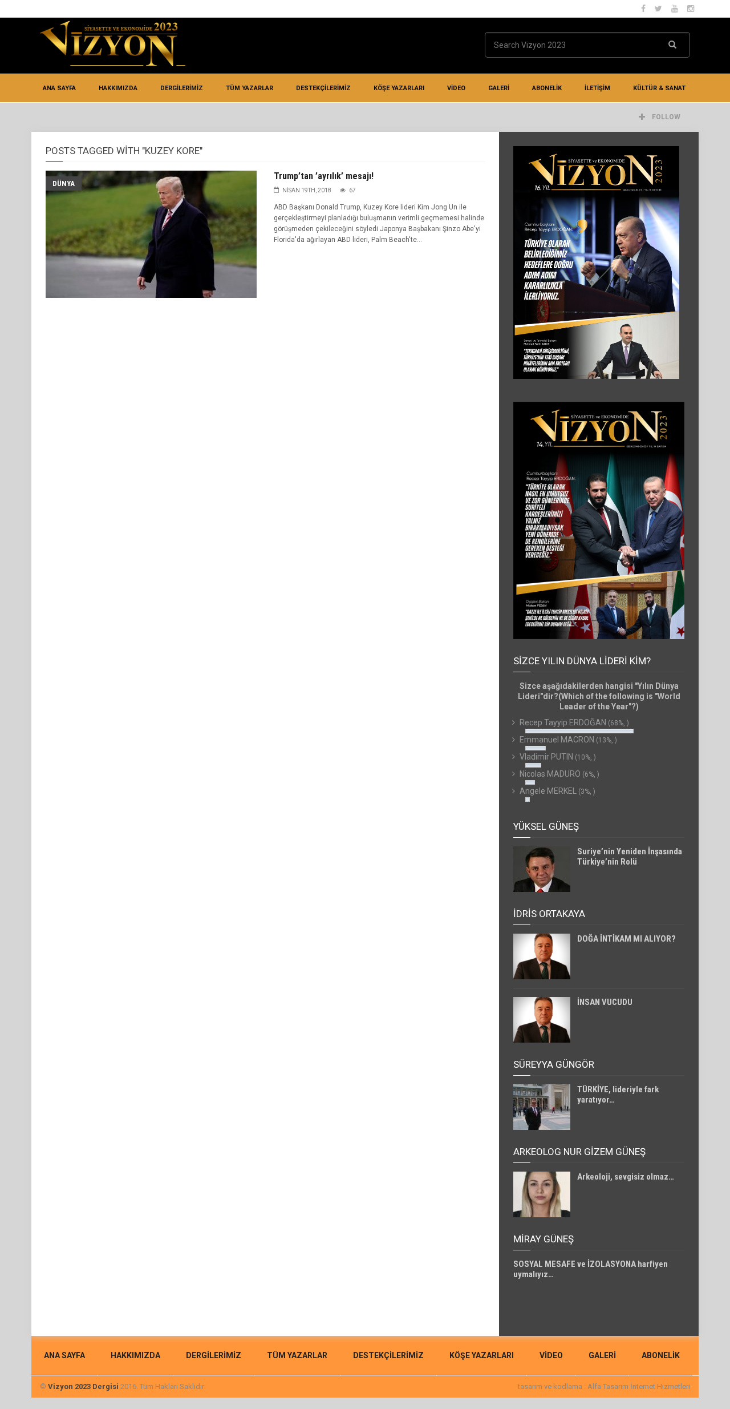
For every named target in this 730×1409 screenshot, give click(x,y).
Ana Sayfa (59, 88)
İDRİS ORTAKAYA (549, 913)
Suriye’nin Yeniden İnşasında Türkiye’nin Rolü (629, 856)
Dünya (63, 183)
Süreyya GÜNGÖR (553, 1064)
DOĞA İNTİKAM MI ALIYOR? (626, 939)
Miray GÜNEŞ (543, 1239)
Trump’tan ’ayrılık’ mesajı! (324, 176)
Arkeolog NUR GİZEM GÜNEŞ (579, 1151)
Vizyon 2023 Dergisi (83, 1386)
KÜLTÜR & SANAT (659, 88)
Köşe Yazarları (399, 88)
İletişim (597, 88)
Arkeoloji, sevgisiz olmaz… (625, 1177)
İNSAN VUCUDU (604, 1002)
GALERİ (498, 88)
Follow (665, 117)
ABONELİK (547, 88)
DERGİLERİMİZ (181, 88)
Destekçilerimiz (323, 88)
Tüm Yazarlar (249, 88)
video (456, 88)
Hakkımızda (118, 88)
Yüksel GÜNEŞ (546, 826)
